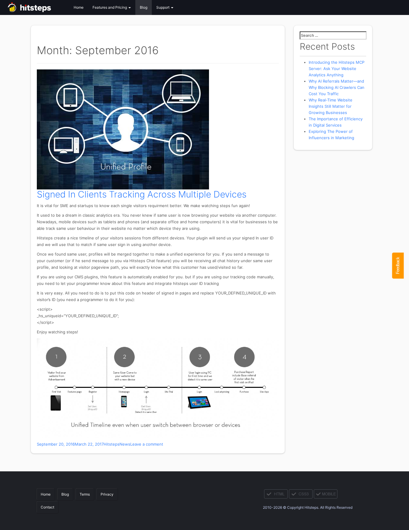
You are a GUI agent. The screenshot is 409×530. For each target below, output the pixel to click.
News (124, 444)
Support (163, 7)
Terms (85, 494)
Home (79, 7)
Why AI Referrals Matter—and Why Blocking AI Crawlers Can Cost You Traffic (336, 87)
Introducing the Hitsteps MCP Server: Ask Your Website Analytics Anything (336, 68)
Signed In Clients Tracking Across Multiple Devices (141, 194)
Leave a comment (146, 444)
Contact (47, 507)
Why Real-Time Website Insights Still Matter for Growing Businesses (330, 106)
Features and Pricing (110, 7)
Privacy (107, 494)
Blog (143, 7)
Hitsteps (111, 444)
